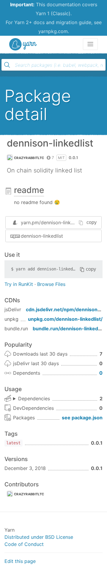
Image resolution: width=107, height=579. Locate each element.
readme (29, 190)
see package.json (82, 418)
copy (91, 222)
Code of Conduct (24, 544)
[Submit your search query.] (7, 65)
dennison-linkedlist (42, 236)
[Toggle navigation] (90, 44)
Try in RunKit (18, 284)
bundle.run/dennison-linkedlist (69, 328)
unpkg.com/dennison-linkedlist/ (65, 319)
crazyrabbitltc (29, 158)
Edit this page (20, 561)
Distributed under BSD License (38, 537)
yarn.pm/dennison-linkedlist (52, 222)
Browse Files (51, 284)
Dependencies (34, 398)
